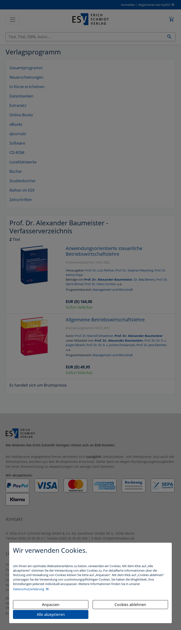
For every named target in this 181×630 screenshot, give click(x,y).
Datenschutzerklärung (29, 589)
